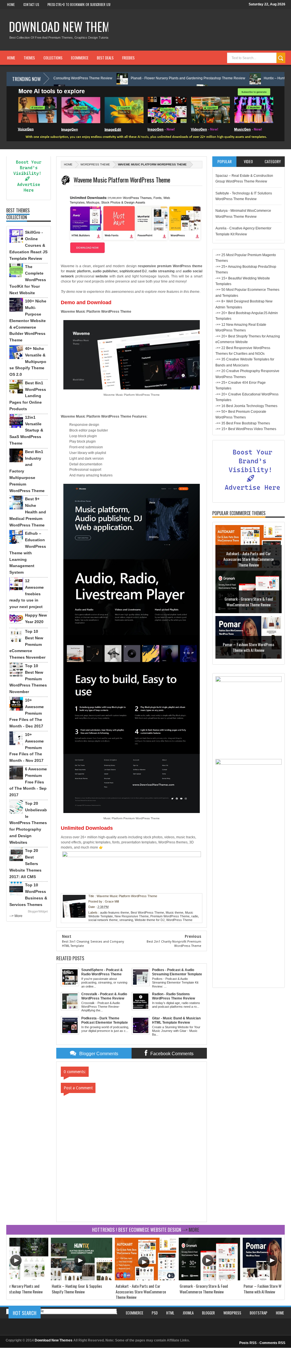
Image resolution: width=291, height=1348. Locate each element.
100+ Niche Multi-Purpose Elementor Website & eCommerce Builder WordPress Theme (27, 320)
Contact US (31, 4)
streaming (126, 920)
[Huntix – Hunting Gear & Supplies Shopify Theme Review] (81, 1279)
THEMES (29, 58)
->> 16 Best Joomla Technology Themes (246, 406)
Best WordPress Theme (147, 912)
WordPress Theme (95, 164)
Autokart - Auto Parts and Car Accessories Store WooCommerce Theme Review (141, 1291)
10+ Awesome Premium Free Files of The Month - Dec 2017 (26, 713)
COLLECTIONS (53, 58)
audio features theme (114, 912)
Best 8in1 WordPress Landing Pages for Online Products (27, 396)
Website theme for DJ (150, 920)
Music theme (174, 912)
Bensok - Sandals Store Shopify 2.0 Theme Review (248, 647)
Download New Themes (64, 26)
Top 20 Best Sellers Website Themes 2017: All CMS (25, 863)
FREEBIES (128, 58)
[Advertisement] (248, 899)
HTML (170, 1313)
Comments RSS (272, 1343)
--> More (15, 916)
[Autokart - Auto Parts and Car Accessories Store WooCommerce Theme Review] (145, 1279)
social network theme (103, 920)
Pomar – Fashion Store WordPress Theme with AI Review (248, 601)
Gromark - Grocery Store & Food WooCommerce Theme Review (249, 556)
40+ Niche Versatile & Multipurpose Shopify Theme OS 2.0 (27, 361)
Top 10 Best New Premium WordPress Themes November (28, 678)
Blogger (208, 1313)
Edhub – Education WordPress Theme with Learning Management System (27, 553)
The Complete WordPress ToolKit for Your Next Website (27, 279)
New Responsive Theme (132, 916)
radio (194, 916)
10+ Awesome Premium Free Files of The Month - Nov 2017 (26, 747)
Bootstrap (258, 1313)
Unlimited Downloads (87, 828)
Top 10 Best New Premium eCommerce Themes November (27, 644)
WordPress (232, 1313)
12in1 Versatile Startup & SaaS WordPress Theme (26, 430)
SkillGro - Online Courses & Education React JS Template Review (28, 245)
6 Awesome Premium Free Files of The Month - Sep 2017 (28, 782)
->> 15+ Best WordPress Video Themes (245, 429)
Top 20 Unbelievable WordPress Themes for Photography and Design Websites (28, 823)
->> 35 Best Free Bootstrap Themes (242, 423)
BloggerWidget (38, 911)
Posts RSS (248, 1343)
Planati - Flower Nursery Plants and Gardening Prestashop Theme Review (147, 78)
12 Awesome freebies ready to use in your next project (26, 593)
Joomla (188, 1313)
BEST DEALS (105, 58)
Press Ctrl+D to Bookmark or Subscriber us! (79, 4)
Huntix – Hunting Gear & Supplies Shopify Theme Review (77, 1289)
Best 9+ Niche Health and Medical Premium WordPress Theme (27, 512)
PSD (155, 1313)
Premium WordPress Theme (170, 916)
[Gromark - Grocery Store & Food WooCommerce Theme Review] (209, 1279)
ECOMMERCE (79, 58)
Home (11, 4)
